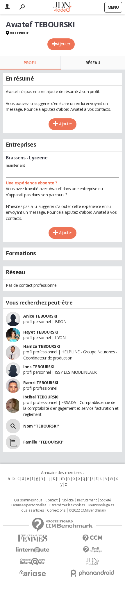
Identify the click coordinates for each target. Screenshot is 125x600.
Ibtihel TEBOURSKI (40, 397)
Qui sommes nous (28, 500)
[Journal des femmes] (33, 538)
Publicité (67, 500)
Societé (105, 500)
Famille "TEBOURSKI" (43, 442)
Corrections (56, 510)
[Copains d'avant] (33, 561)
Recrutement (87, 500)
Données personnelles (28, 505)
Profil (30, 62)
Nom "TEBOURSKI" (41, 426)
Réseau (92, 62)
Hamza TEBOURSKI (41, 346)
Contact (51, 500)
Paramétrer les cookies (67, 505)
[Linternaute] (33, 550)
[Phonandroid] (92, 573)
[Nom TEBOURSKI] (13, 426)
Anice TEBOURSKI (40, 316)
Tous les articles (31, 510)
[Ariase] (33, 573)
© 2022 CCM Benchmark (87, 510)
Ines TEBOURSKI (38, 366)
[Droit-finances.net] (92, 549)
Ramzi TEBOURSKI (40, 382)
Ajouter (63, 44)
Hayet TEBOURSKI (40, 332)
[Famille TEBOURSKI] (13, 442)
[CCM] (92, 538)
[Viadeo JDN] (92, 561)
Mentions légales (101, 505)
